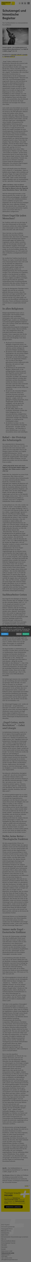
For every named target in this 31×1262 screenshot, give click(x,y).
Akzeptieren (26, 634)
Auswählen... (5, 634)
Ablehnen (19, 634)
